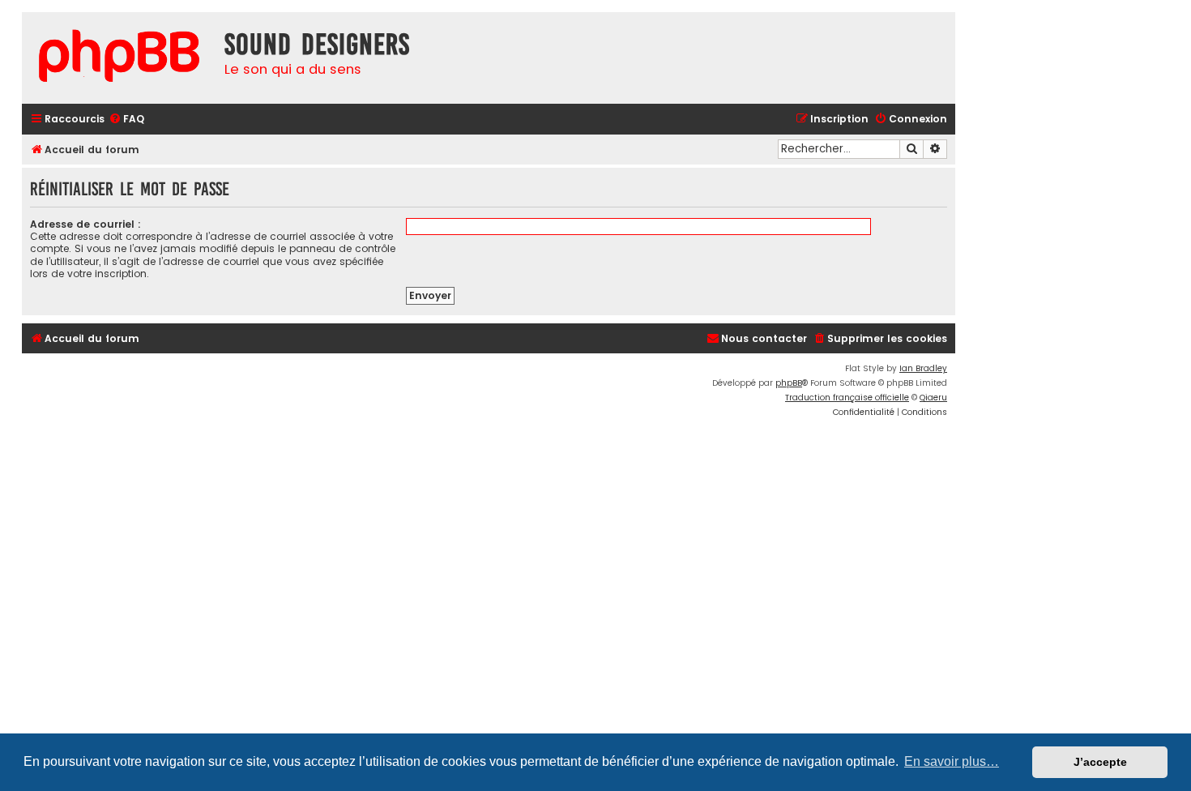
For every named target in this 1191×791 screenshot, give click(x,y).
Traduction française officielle (847, 397)
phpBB (788, 383)
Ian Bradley (923, 368)
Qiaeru (933, 397)
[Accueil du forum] (119, 58)
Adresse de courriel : (85, 224)
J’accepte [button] (1100, 761)
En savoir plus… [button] (951, 761)
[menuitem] (126, 119)
